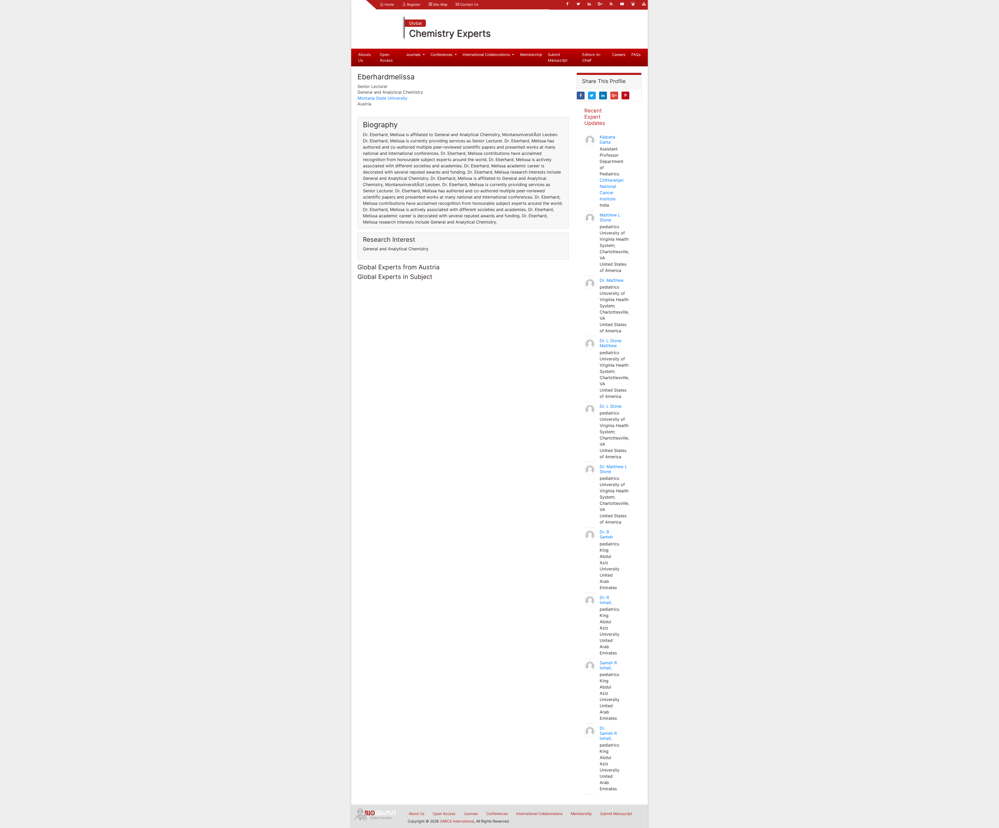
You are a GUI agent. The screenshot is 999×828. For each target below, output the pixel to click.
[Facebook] (567, 4)
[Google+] (600, 4)
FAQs (636, 54)
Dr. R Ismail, (606, 600)
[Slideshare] (633, 4)
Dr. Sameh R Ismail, (608, 733)
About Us (416, 813)
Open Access (386, 57)
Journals (414, 54)
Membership (531, 54)
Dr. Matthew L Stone (613, 469)
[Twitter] (578, 4)
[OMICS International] (376, 814)
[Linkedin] (589, 4)
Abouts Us (364, 57)
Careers (619, 54)
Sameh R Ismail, (608, 665)
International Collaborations (487, 54)
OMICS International (457, 821)
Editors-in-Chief (591, 57)
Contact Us (468, 4)
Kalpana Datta (607, 139)
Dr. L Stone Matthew (611, 343)
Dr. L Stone (611, 406)
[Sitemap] (644, 4)
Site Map (439, 4)
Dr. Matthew (612, 280)
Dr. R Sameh (606, 534)
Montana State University (382, 98)
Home (388, 4)
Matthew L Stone (610, 217)
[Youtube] (622, 4)
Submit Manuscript (557, 57)
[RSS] (611, 4)
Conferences (442, 54)
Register (413, 4)
